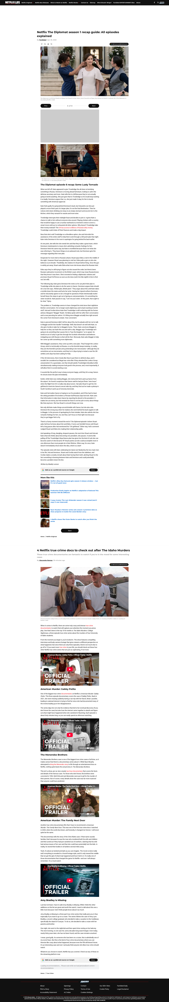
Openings (67, 986)
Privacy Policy (69, 989)
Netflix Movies (73, 2)
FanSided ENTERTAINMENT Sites (123, 2)
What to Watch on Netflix (58, 2)
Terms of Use (85, 989)
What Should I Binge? (104, 2)
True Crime (50, 973)
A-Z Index (67, 992)
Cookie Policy (104, 989)
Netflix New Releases (42, 2)
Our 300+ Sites (105, 986)
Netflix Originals (27, 2)
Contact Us (84, 2)
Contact (83, 986)
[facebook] (154, 2)
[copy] (51, 44)
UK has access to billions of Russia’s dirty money (76, 228)
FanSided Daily (122, 986)
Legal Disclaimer (123, 989)
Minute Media (31, 997)
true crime (63, 647)
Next (93, 106)
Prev (45, 106)
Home (42, 536)
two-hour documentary (74, 771)
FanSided (42, 40)
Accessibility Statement (48, 992)
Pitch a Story (44, 989)
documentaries (66, 694)
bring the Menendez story (59, 764)
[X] (158, 2)
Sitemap (92, 2)
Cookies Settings (87, 992)
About (138, 2)
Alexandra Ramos (45, 560)
